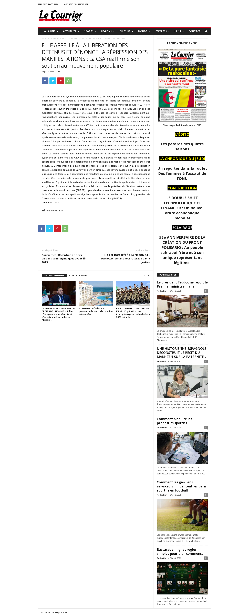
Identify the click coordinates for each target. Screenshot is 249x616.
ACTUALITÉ (69, 31)
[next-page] (148, 275)
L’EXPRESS (161, 31)
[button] (206, 31)
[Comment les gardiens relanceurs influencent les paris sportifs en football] (182, 515)
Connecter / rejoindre (76, 4)
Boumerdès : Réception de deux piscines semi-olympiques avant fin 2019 (64, 258)
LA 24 (177, 31)
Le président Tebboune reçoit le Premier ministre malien (182, 284)
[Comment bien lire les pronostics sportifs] (182, 447)
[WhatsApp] (68, 80)
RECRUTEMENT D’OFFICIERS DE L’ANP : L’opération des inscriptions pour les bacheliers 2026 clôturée (133, 312)
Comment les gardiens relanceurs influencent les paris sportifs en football (181, 486)
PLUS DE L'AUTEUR (78, 275)
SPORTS (89, 31)
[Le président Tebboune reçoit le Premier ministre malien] (182, 311)
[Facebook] (45, 80)
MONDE (142, 31)
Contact (195, 31)
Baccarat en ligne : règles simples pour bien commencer (181, 551)
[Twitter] (52, 80)
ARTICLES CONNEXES (54, 275)
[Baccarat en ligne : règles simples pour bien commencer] (182, 578)
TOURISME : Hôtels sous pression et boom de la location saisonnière (96, 311)
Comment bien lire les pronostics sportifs (174, 421)
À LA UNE (49, 31)
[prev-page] (144, 275)
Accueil (44, 39)
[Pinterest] (60, 80)
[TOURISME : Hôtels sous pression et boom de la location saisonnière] (96, 293)
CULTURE (124, 31)
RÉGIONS (106, 31)
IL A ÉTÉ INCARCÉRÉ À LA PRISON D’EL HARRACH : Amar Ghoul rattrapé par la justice (125, 258)
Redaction (162, 291)
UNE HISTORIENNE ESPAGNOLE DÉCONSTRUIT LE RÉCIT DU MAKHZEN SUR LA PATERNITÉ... (181, 352)
